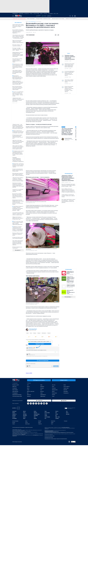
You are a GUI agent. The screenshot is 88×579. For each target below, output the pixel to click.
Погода (31, 13)
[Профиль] (75, 16)
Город (28, 389)
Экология (65, 389)
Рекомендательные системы (49, 437)
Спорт (65, 384)
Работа (53, 391)
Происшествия (54, 389)
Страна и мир (66, 388)
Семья (53, 396)
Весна (28, 388)
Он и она (53, 384)
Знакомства (26, 13)
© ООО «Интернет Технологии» (17, 441)
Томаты (49, 333)
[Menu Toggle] (13, 16)
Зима (41, 384)
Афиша (41, 13)
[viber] (36, 403)
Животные (29, 394)
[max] (39, 403)
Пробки (44, 15)
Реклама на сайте (15, 384)
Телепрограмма (36, 13)
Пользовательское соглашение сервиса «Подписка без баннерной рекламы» (56, 438)
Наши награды (15, 389)
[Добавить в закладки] (56, 35)
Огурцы (39, 333)
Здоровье (29, 396)
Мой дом (42, 391)
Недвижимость (15, 13)
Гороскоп (45, 13)
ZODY (57, 13)
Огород (35, 333)
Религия (53, 394)
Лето (41, 389)
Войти (29, 366)
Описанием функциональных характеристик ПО (52, 431)
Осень (53, 386)
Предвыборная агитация (16, 394)
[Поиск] (70, 16)
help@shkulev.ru (14, 435)
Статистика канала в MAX (17, 396)
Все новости (18, 22)
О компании (14, 388)
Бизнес (28, 386)
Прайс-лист (14, 386)
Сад (30, 333)
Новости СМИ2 (29, 373)
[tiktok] (47, 403)
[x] (41, 403)
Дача (27, 333)
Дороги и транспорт (30, 391)
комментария (31, 34)
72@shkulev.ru (23, 434)
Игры (55, 13)
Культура (42, 388)
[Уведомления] (72, 16)
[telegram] (28, 403)
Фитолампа (44, 333)
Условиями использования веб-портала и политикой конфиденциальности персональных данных (59, 432)
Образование (42, 396)
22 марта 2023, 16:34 (29, 32)
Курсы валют (50, 13)
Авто (28, 384)
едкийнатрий (30, 347)
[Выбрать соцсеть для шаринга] (58, 35)
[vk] (31, 403)
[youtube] (44, 403)
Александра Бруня (33, 329)
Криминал (42, 386)
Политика (54, 388)
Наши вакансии (15, 391)
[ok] (33, 403)
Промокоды (21, 13)
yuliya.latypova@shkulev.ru (65, 427)
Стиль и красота (66, 386)
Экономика (66, 391)
